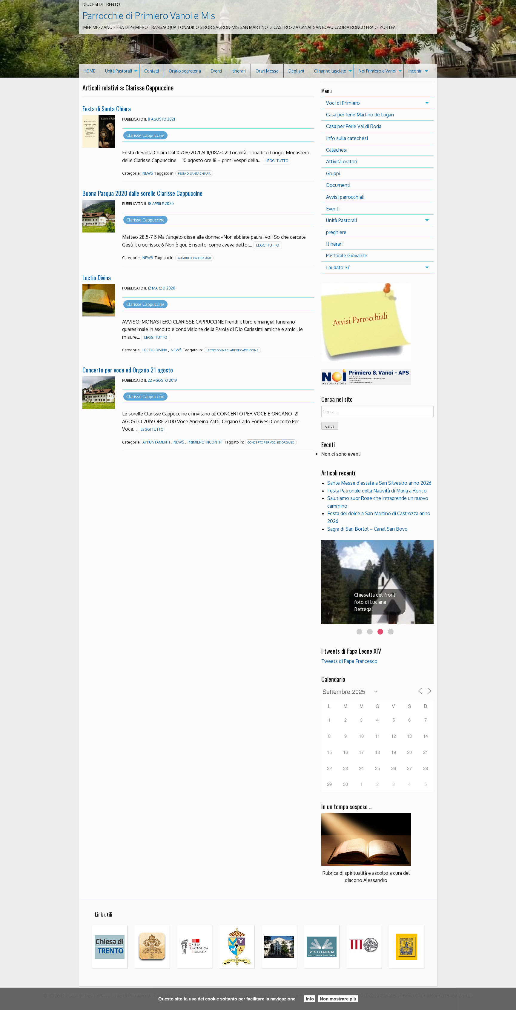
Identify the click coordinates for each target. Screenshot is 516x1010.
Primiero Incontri (205, 442)
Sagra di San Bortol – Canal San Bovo (367, 529)
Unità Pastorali (118, 70)
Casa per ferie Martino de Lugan (360, 115)
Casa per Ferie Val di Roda (353, 126)
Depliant (296, 70)
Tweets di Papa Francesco (349, 661)
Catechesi (336, 150)
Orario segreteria (185, 70)
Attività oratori (341, 161)
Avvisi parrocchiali (345, 197)
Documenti (338, 185)
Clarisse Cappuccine (145, 135)
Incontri (415, 70)
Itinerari (239, 70)
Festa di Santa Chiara (106, 108)
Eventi (216, 70)
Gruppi (333, 173)
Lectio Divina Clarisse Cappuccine (232, 350)
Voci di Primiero (343, 103)
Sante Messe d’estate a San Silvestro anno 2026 (379, 483)
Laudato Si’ (338, 267)
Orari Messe (267, 70)
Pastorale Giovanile (346, 255)
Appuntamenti (156, 442)
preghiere (336, 232)
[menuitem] (89, 71)
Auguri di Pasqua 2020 (194, 258)
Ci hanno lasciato (330, 70)
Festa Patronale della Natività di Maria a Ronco (377, 491)
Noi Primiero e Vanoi (377, 70)
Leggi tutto (276, 160)
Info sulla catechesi (347, 138)
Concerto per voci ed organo (271, 442)
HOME (89, 70)
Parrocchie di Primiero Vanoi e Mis (148, 15)
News (147, 173)
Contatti (151, 70)
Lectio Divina (96, 277)
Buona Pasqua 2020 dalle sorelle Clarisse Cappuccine (142, 193)
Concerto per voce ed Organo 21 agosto (127, 369)
